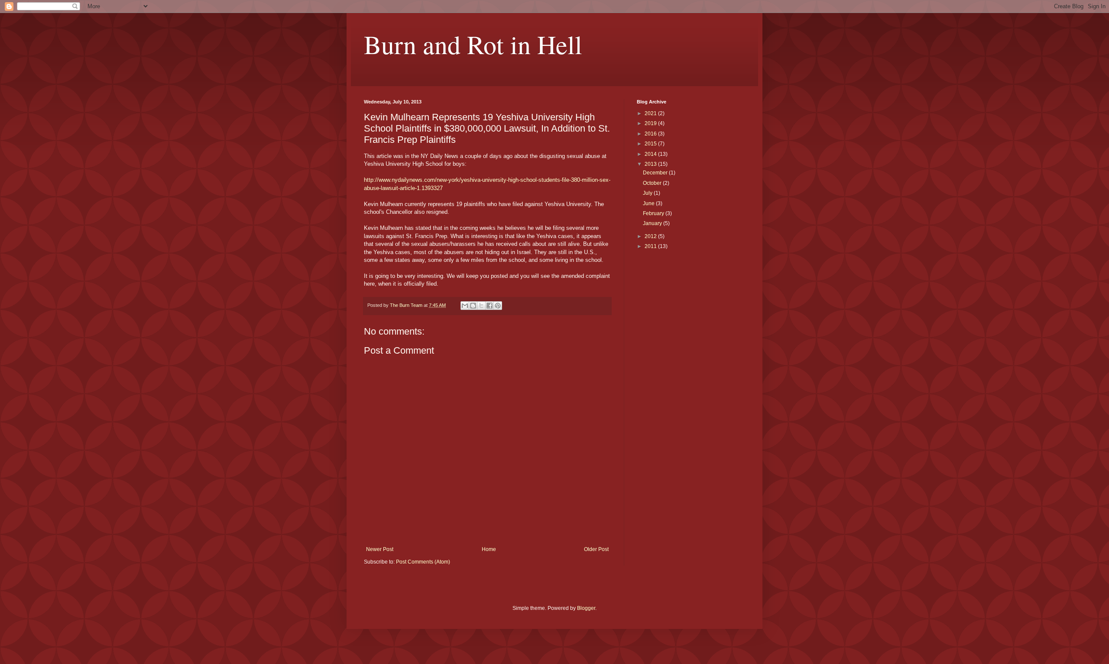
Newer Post (379, 549)
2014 (651, 154)
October (653, 183)
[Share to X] (481, 305)
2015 (651, 144)
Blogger (586, 608)
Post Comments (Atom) (423, 562)
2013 (651, 164)
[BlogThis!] (473, 305)
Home (489, 549)
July (648, 193)
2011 (651, 246)
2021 (651, 113)
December (656, 173)
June (649, 203)
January (653, 223)
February (654, 213)
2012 (651, 236)
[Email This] (464, 305)
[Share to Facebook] (489, 305)
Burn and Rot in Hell (473, 44)
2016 (651, 134)
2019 (651, 123)
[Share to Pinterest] (497, 305)
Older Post (596, 549)
